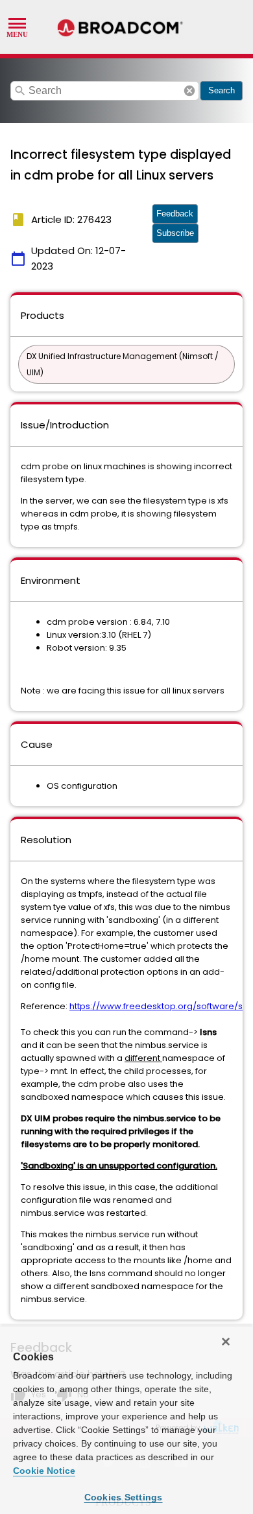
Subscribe (175, 233)
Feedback (174, 213)
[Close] (226, 1341)
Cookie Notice (44, 1470)
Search (221, 90)
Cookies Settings (123, 1497)
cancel (189, 90)
